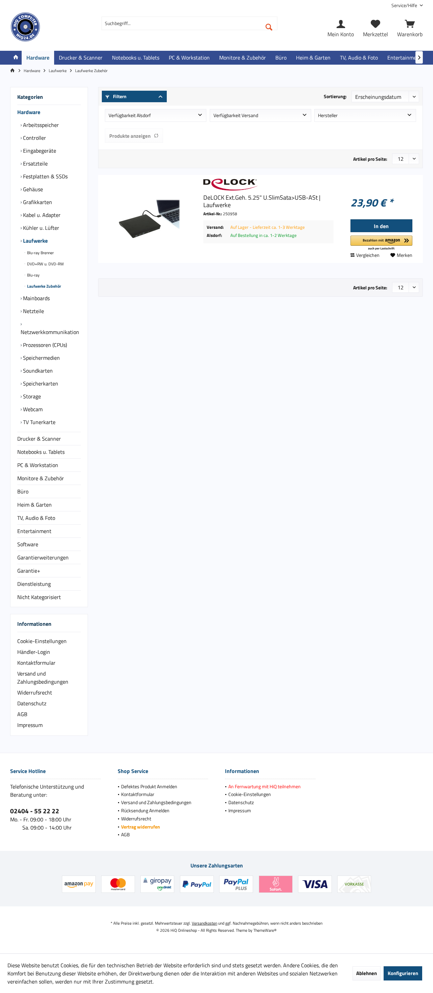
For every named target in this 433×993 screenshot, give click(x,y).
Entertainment (34, 531)
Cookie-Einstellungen (42, 641)
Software (27, 544)
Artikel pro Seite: (370, 158)
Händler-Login (33, 652)
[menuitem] (404, 5)
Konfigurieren (403, 973)
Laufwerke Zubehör (43, 286)
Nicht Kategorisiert (39, 597)
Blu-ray (33, 275)
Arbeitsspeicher (40, 125)
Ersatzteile (35, 163)
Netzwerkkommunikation (50, 332)
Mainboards (36, 298)
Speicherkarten (40, 383)
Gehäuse (32, 189)
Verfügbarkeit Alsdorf (130, 115)
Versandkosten (204, 923)
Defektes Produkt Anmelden (149, 786)
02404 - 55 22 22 (34, 811)
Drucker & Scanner (39, 439)
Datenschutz (31, 703)
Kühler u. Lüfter (40, 228)
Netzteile (33, 311)
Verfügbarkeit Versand (235, 115)
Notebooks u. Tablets (41, 452)
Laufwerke (35, 241)
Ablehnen (366, 973)
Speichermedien (41, 358)
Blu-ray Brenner (40, 252)
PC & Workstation (37, 465)
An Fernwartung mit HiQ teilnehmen (264, 786)
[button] (381, 243)
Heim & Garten (34, 505)
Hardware (28, 112)
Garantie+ (28, 571)
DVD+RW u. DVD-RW (45, 264)
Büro (22, 491)
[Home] (16, 58)
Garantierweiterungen (43, 557)
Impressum (30, 725)
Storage (31, 396)
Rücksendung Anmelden (145, 810)
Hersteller (328, 115)
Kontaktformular (36, 663)
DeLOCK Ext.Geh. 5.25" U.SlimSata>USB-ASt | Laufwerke (261, 201)
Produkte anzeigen (130, 136)
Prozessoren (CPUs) (44, 345)
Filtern (119, 96)
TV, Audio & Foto (36, 518)
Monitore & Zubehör (40, 478)
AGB (22, 714)
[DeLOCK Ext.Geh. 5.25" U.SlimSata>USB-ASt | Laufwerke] (149, 219)
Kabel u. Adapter (41, 215)
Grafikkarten (37, 202)
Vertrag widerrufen (140, 826)
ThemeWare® (265, 930)
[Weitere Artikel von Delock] (268, 185)
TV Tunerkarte (38, 422)
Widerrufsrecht (34, 692)
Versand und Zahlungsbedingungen (42, 677)
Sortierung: (335, 96)
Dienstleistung (34, 584)
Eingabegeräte (39, 151)
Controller (34, 138)
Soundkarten (37, 371)
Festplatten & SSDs (45, 176)
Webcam (32, 409)
